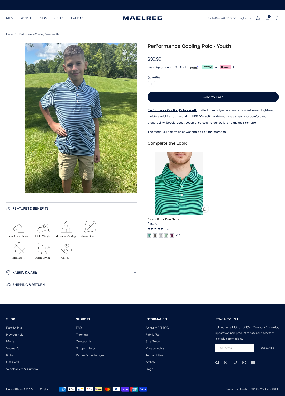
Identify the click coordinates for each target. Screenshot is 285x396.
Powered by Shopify (236, 388)
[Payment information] (235, 67)
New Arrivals (14, 334)
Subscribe (267, 347)
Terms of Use (154, 355)
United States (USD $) (220, 18)
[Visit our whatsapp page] (244, 362)
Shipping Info (85, 348)
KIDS (43, 18)
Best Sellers (14, 328)
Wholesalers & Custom (22, 369)
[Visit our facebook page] (217, 362)
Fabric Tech (153, 334)
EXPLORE (77, 18)
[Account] (258, 18)
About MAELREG (157, 328)
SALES (59, 18)
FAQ (79, 328)
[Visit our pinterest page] (235, 362)
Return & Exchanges (90, 355)
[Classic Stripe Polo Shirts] (179, 183)
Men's (10, 341)
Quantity (154, 77)
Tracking (82, 334)
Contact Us (83, 341)
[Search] (277, 18)
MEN (9, 18)
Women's (12, 348)
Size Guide (153, 341)
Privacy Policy (155, 348)
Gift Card (12, 362)
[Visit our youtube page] (253, 362)
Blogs (149, 369)
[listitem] (142, 5)
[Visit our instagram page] (226, 362)
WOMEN (26, 18)
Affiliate (151, 362)
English (243, 18)
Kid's (9, 355)
